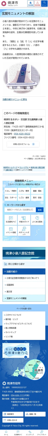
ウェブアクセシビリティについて (19, 324)
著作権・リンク (12, 319)
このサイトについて (13, 315)
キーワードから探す (16, 205)
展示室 (9, 292)
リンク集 (9, 336)
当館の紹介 (9, 170)
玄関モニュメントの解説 (16, 298)
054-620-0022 (22, 134)
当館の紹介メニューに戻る (15, 99)
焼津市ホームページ (10, 167)
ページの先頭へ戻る (24, 308)
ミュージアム (24, 167)
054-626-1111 (17, 395)
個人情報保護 (11, 328)
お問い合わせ (12, 420)
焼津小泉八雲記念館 (38, 167)
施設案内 (10, 414)
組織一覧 (32, 414)
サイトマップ (11, 332)
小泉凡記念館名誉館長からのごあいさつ (23, 278)
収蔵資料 (10, 285)
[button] (37, 3)
